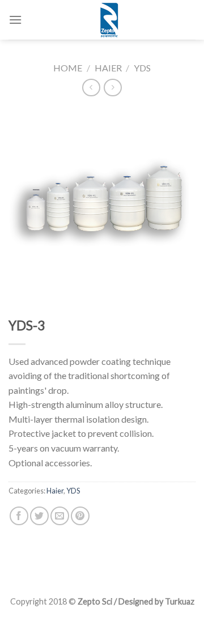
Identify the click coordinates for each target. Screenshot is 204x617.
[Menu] (15, 19)
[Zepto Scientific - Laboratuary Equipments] (109, 20)
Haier (108, 67)
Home (67, 67)
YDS (142, 67)
